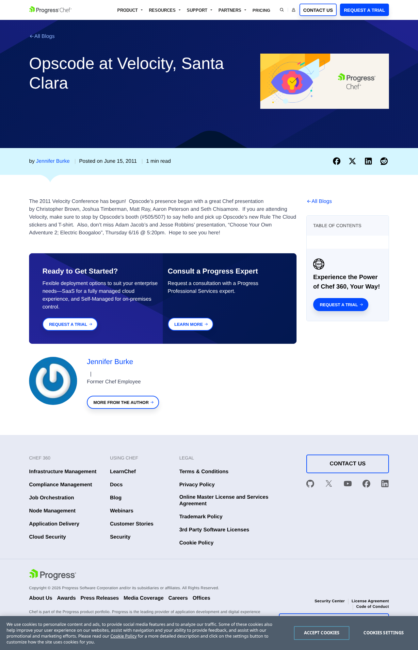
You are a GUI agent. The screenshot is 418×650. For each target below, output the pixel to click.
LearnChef (123, 472)
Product (127, 10)
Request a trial (339, 304)
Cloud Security (47, 537)
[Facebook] (366, 485)
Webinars (122, 511)
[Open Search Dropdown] (282, 10)
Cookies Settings (383, 633)
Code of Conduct (372, 606)
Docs (116, 485)
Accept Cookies (322, 633)
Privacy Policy (197, 485)
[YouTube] (348, 485)
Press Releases (100, 598)
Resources (162, 10)
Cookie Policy (196, 543)
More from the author (121, 402)
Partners (229, 10)
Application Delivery (54, 524)
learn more (188, 324)
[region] (209, 633)
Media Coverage (143, 598)
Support (197, 10)
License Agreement (370, 601)
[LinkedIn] (385, 485)
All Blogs (44, 36)
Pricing (261, 10)
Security (120, 537)
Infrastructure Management (62, 472)
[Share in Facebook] (338, 161)
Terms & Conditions (204, 472)
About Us (40, 598)
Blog (116, 498)
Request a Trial (364, 10)
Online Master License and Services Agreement (223, 500)
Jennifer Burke (110, 362)
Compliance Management (60, 485)
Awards (66, 598)
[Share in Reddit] (384, 161)
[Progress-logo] (52, 575)
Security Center (329, 601)
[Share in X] (353, 161)
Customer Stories (131, 524)
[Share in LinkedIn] (369, 161)
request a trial (68, 324)
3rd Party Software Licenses (214, 530)
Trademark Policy (201, 517)
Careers (178, 598)
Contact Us (318, 10)
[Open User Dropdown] (293, 10)
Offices (201, 598)
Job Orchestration (51, 498)
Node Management (52, 511)
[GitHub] (310, 485)
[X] (329, 485)
